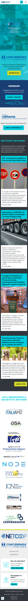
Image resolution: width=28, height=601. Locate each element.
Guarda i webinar (14, 97)
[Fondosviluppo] (14, 474)
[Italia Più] (14, 411)
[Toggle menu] (25, 2)
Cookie (17, 594)
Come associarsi (17, 568)
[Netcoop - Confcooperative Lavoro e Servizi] (9, 2)
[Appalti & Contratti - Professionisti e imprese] (14, 449)
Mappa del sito (13, 597)
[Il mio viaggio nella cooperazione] (14, 518)
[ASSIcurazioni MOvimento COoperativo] (14, 497)
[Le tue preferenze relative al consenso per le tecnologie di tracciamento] (2, 598)
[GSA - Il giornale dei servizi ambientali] (14, 423)
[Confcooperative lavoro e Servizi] (14, 546)
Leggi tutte (20, 384)
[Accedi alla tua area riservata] (21, 2)
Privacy (12, 594)
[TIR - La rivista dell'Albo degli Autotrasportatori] (14, 436)
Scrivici (14, 584)
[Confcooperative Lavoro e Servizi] (14, 58)
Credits (21, 594)
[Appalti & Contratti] (14, 456)
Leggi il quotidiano (12, 127)
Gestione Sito (14, 599)
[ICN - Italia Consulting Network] (14, 486)
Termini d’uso (7, 594)
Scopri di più (14, 73)
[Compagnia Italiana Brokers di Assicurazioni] (14, 507)
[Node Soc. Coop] (14, 464)
